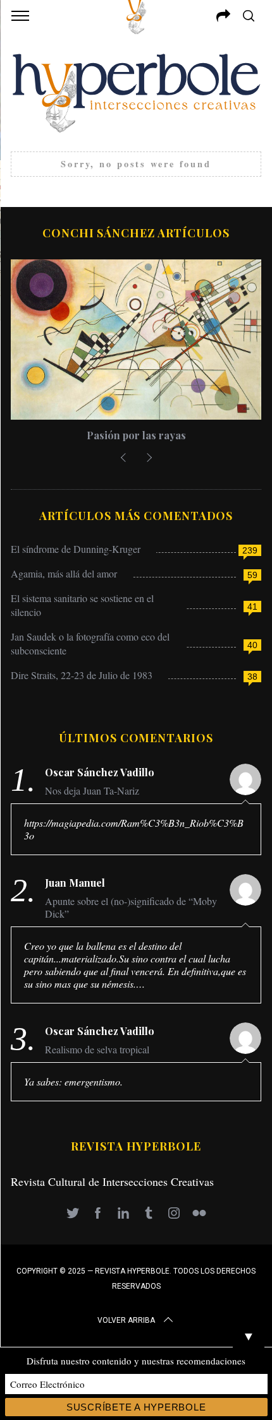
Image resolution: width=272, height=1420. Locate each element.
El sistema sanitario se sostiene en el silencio (82, 604)
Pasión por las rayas (136, 435)
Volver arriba (126, 1320)
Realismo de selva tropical (97, 1049)
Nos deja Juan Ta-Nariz (92, 790)
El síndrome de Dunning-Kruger (75, 548)
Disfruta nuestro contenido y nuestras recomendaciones (136, 1360)
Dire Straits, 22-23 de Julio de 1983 (81, 675)
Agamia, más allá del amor (64, 573)
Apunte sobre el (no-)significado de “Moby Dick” (131, 907)
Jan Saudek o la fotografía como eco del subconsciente (90, 643)
